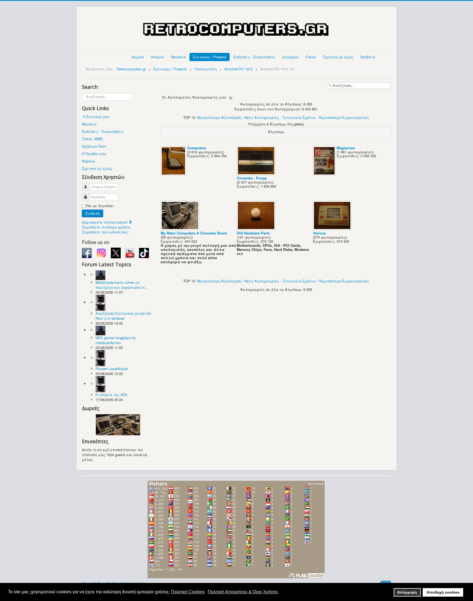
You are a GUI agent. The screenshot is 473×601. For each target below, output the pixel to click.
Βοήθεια (367, 56)
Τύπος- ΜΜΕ (92, 138)
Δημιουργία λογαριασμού (105, 222)
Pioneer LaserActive (112, 368)
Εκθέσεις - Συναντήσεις (254, 56)
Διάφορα (290, 56)
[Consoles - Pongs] (256, 173)
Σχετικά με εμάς (338, 56)
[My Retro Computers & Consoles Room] (180, 228)
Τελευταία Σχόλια (299, 117)
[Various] (333, 228)
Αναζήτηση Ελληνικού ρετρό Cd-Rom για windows (123, 316)
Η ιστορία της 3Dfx (112, 394)
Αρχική (138, 56)
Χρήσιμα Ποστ (94, 146)
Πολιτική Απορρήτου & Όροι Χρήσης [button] (243, 591)
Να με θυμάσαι (100, 205)
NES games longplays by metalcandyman (116, 340)
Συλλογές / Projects (209, 56)
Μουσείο (178, 56)
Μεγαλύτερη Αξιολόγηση (219, 117)
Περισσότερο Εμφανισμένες (344, 117)
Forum (311, 56)
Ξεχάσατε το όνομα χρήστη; (106, 227)
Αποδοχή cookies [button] (443, 592)
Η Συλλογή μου (96, 116)
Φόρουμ (88, 161)
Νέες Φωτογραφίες (261, 117)
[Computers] (174, 173)
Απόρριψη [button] (407, 592)
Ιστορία (157, 56)
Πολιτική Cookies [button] (188, 591)
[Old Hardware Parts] (256, 228)
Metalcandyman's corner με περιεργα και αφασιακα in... (122, 285)
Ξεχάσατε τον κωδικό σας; (105, 231)
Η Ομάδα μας (94, 153)
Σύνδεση (92, 213)
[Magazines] (325, 173)
